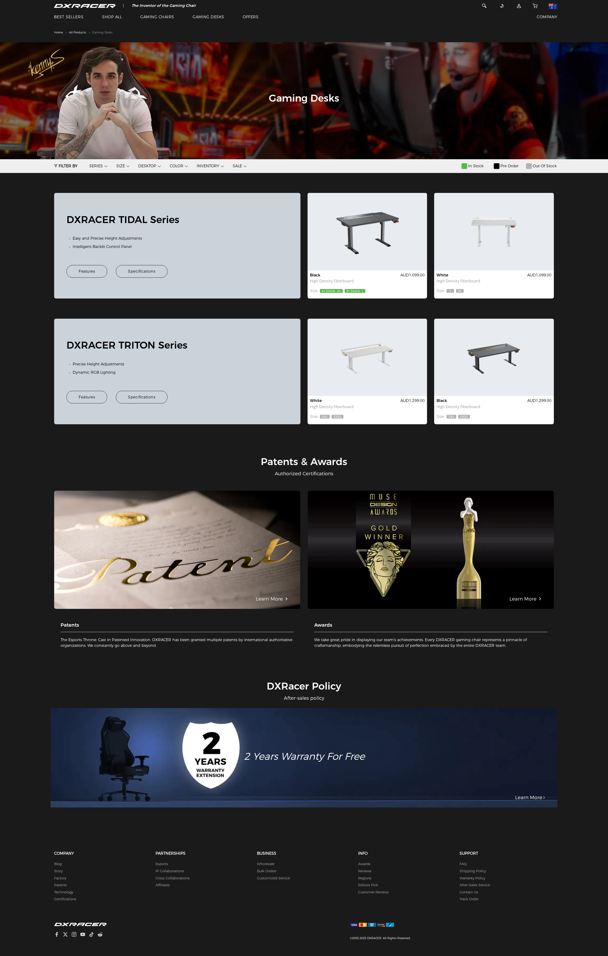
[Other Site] (552, 5)
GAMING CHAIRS (157, 17)
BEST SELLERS (69, 17)
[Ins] (75, 935)
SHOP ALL (112, 17)
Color (176, 166)
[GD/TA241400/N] (367, 231)
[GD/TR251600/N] (494, 357)
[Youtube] (84, 935)
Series (96, 166)
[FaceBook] (58, 935)
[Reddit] (102, 935)
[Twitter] (67, 935)
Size (120, 166)
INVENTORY (208, 166)
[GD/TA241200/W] (494, 231)
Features (87, 271)
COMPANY (547, 17)
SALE (237, 166)
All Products (77, 32)
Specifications (141, 271)
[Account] (519, 5)
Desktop (147, 166)
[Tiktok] (93, 935)
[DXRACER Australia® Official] (84, 5)
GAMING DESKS (208, 17)
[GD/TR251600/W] (367, 357)
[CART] (535, 5)
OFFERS (250, 17)
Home (58, 32)
